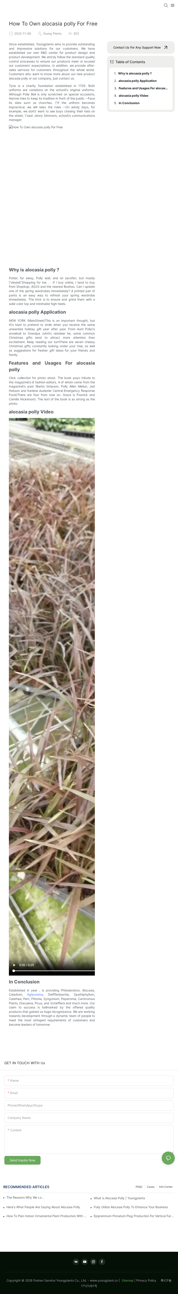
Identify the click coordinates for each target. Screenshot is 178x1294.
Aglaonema (35, 994)
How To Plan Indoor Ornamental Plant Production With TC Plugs (47, 1216)
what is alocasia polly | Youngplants (119, 1198)
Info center (166, 1186)
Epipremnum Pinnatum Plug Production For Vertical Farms (134, 1216)
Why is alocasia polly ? (135, 73)
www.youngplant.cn (104, 1280)
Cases (151, 1186)
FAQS (139, 1186)
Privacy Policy (148, 1280)
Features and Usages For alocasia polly (143, 88)
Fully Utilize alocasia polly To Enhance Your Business (131, 1207)
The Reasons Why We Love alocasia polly (26, 1197)
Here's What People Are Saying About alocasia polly (43, 1207)
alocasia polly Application (138, 81)
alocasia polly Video (133, 95)
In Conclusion (129, 103)
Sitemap (127, 1280)
